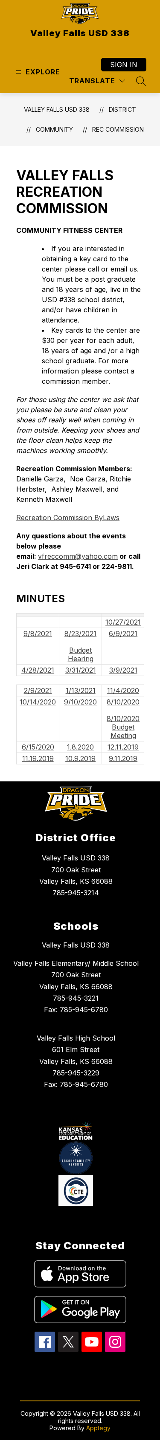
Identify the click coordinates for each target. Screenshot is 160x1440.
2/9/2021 (38, 690)
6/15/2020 (38, 747)
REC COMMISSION (118, 129)
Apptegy (98, 1428)
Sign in (123, 64)
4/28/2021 (37, 670)
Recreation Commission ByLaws (67, 517)
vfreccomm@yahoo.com (78, 556)
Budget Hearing (80, 654)
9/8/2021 (37, 633)
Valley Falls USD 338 (57, 109)
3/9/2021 (123, 670)
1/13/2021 (81, 690)
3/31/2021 (80, 670)
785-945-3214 (75, 892)
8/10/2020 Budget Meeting (123, 727)
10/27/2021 (123, 622)
